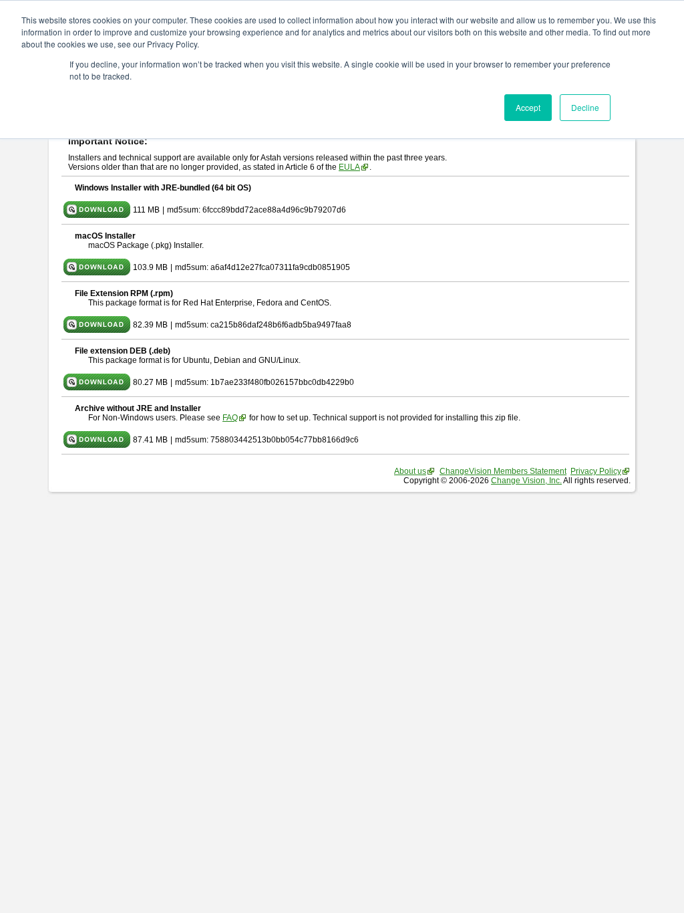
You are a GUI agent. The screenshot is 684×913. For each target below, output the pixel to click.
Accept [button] (528, 107)
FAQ (230, 417)
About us (410, 471)
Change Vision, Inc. (526, 480)
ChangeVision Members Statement (503, 471)
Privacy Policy (595, 471)
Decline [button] (585, 107)
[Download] (96, 215)
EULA (349, 167)
